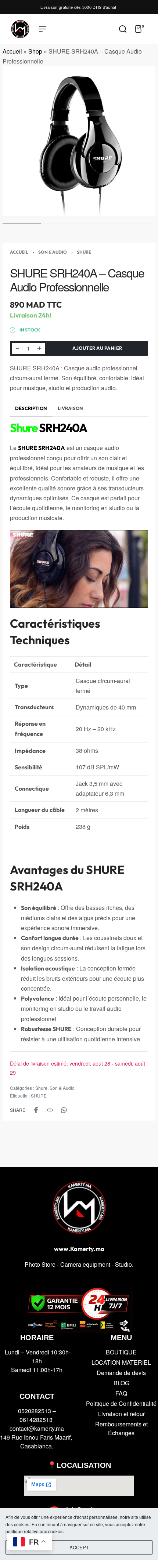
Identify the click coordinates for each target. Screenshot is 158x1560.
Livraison (70, 408)
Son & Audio (52, 252)
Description (31, 408)
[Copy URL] (50, 1110)
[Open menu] (43, 29)
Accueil (12, 51)
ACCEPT (79, 1547)
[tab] (31, 408)
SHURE (39, 1095)
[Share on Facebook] (36, 1110)
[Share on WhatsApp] (64, 1110)
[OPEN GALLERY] (79, 141)
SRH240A (48, 427)
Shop (35, 51)
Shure (84, 252)
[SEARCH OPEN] (123, 29)
